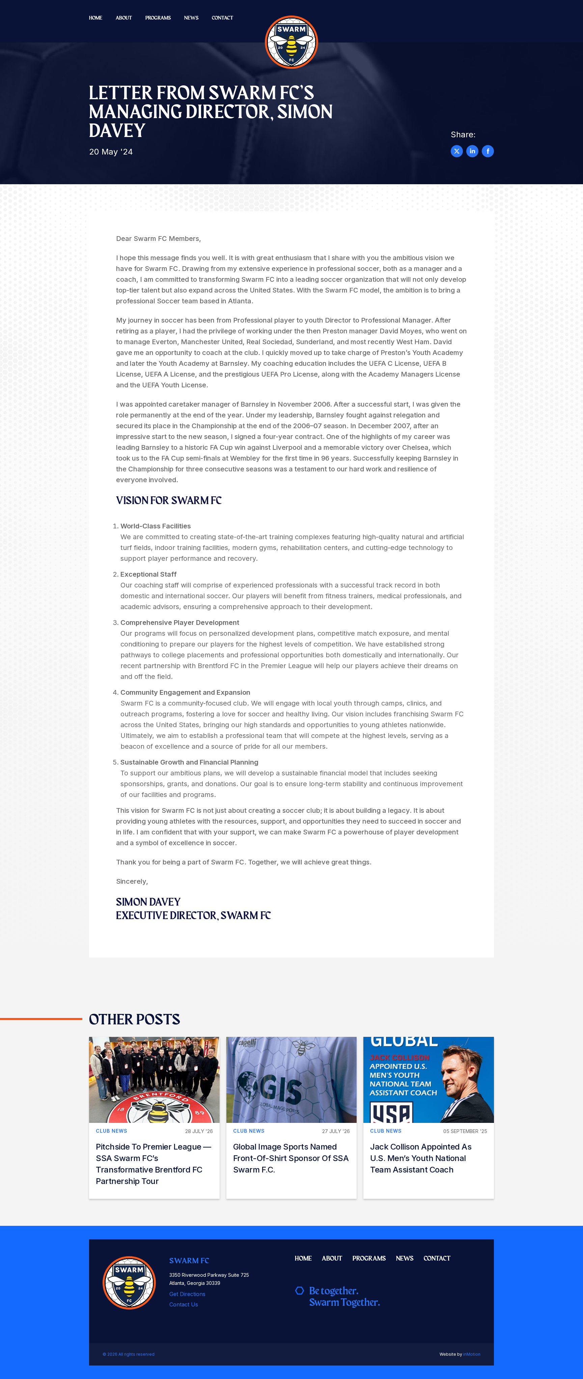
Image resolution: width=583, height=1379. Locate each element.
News (191, 18)
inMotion (471, 1354)
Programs (158, 18)
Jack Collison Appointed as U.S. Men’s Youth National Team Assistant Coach (420, 1158)
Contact (222, 18)
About (124, 18)
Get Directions (187, 1294)
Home (95, 18)
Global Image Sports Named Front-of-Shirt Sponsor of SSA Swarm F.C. (291, 1158)
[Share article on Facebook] (488, 151)
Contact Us (183, 1304)
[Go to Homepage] (291, 42)
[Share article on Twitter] (457, 151)
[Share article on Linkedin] (472, 151)
